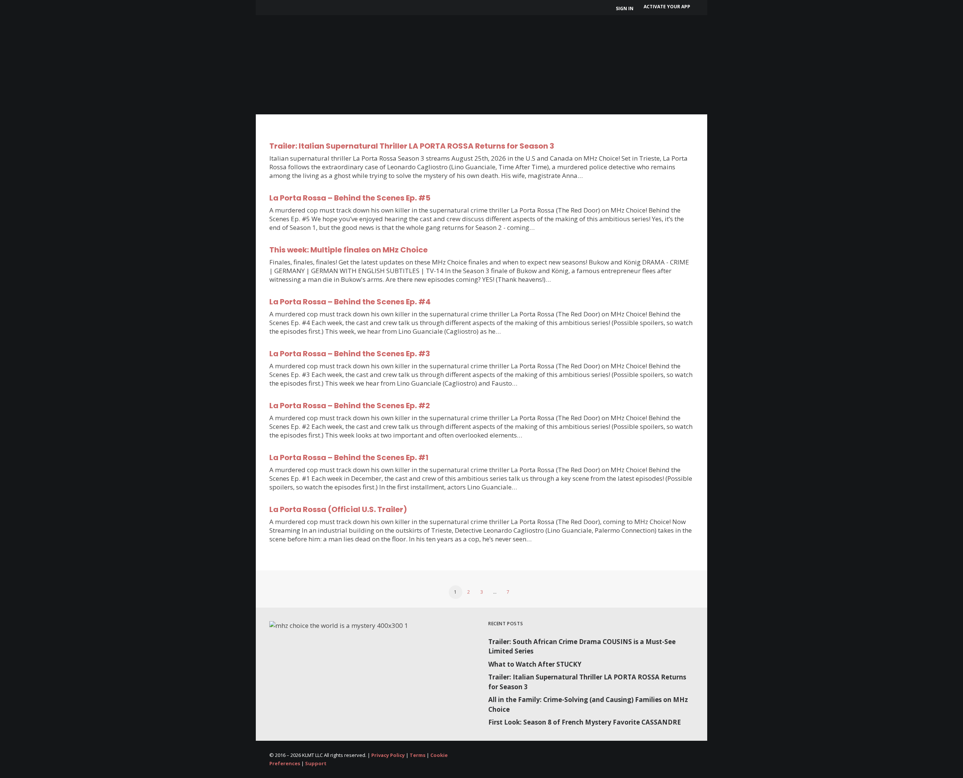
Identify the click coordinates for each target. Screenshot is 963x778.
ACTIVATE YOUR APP (667, 6)
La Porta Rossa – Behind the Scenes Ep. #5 (349, 198)
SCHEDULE (409, 39)
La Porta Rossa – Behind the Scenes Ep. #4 (350, 301)
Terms (417, 755)
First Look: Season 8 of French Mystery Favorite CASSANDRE (584, 722)
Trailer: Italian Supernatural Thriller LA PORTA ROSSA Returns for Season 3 (411, 146)
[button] (715, 39)
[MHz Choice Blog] (283, 34)
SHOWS (366, 39)
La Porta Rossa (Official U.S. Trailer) (338, 509)
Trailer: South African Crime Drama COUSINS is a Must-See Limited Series (582, 646)
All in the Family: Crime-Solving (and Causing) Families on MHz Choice (588, 704)
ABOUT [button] (327, 39)
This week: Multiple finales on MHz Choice (348, 250)
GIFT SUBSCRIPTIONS (472, 39)
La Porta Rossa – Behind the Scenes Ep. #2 (349, 405)
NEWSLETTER (539, 39)
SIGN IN (624, 8)
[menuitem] (625, 8)
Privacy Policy (388, 755)
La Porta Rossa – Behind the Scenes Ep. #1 (348, 457)
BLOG (580, 39)
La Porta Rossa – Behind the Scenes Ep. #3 (349, 353)
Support (316, 763)
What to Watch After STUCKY (535, 664)
